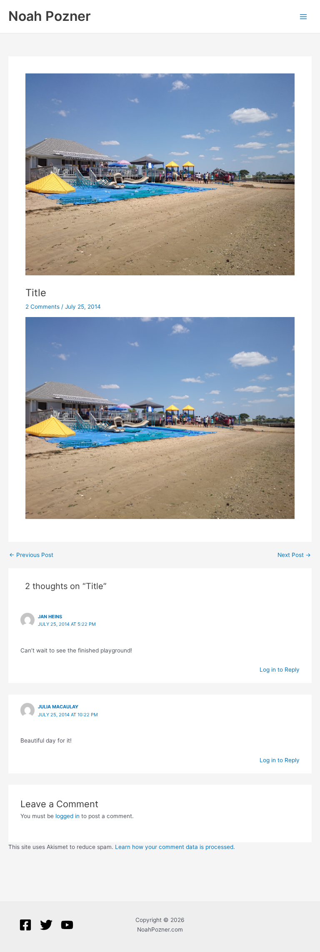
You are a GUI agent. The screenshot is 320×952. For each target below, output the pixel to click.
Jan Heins (50, 617)
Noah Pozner (49, 16)
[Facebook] (25, 925)
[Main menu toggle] (303, 16)
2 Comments (42, 306)
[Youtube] (67, 925)
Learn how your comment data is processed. (175, 847)
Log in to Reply (280, 669)
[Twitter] (46, 925)
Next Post (294, 555)
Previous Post (31, 555)
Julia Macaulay (58, 707)
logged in (67, 816)
